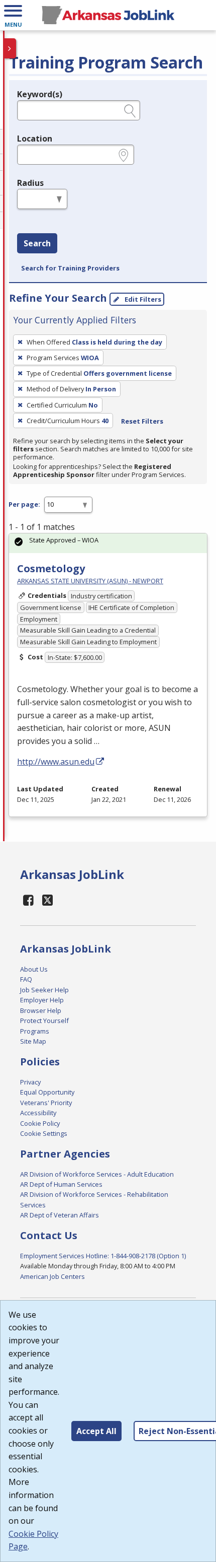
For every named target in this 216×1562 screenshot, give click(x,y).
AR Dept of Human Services (61, 1184)
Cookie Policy (40, 1123)
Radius (30, 182)
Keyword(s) (39, 94)
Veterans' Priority (46, 1102)
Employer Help (42, 999)
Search (37, 243)
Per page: (24, 504)
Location (34, 138)
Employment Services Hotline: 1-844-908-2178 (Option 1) (103, 1255)
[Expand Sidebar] (10, 48)
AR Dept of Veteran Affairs (59, 1214)
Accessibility (38, 1112)
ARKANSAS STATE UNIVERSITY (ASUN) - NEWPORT (90, 580)
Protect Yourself (44, 1020)
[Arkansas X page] (48, 900)
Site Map (33, 1041)
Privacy (30, 1081)
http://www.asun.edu (55, 761)
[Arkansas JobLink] (108, 15)
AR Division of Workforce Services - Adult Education (97, 1174)
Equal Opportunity (47, 1092)
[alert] (108, 543)
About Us (34, 969)
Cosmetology (51, 568)
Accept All (96, 1431)
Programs (34, 1031)
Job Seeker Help (44, 989)
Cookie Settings (43, 1133)
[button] (13, 15)
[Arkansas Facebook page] (28, 900)
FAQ (26, 979)
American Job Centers (52, 1276)
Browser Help (40, 1010)
